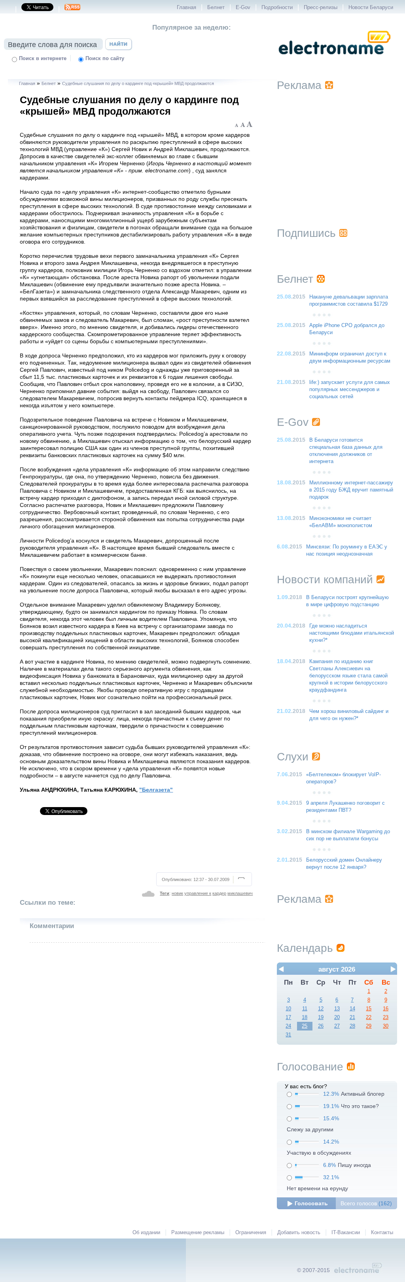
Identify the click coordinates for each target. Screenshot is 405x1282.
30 (385, 1026)
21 (352, 1017)
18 (304, 1017)
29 (368, 1026)
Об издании (146, 1232)
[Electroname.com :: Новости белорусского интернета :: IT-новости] (334, 60)
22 (368, 1017)
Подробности (277, 7)
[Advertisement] (136, 847)
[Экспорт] (72, 9)
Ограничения (250, 1232)
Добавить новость (298, 1232)
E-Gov (243, 7)
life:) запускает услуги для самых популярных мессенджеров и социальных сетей (349, 389)
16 (385, 1009)
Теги (164, 893)
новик (177, 893)
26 (321, 1026)
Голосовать (311, 1203)
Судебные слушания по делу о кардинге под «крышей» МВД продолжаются (138, 83)
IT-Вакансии (345, 1232)
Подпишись (306, 233)
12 (321, 1009)
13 (337, 1009)
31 (288, 1035)
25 (304, 1026)
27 (337, 1026)
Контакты (382, 1232)
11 (304, 1009)
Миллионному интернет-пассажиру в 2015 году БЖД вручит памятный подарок (351, 490)
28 (352, 1026)
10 (288, 1009)
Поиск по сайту (104, 58)
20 (337, 1017)
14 (352, 1009)
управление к (197, 893)
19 (321, 1017)
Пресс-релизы (320, 7)
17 (288, 1017)
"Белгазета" (156, 790)
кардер (219, 893)
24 (288, 1026)
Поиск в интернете (42, 58)
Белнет (216, 7)
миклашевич (240, 893)
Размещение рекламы (197, 1232)
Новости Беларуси (370, 7)
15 (368, 1009)
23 (385, 1017)
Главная (186, 7)
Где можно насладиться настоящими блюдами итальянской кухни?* (351, 633)
